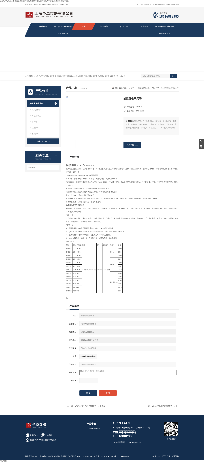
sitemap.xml (124, 456)
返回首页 (140, 4)
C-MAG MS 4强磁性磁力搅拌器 (86, 76)
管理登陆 (175, 456)
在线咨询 (130, 145)
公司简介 (33, 435)
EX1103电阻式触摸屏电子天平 (165, 406)
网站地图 (3, 461)
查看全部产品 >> (43, 141)
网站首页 (43, 26)
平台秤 (34, 122)
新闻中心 (104, 26)
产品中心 (83, 26)
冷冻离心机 (36, 116)
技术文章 (124, 26)
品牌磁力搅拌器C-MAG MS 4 (108, 76)
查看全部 (31, 167)
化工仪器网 (165, 456)
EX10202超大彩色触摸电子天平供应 (90, 406)
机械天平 (35, 128)
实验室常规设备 (36, 103)
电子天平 (35, 134)
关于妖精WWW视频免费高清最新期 (63, 30)
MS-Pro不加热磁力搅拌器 (45, 76)
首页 (125, 88)
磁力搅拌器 (36, 110)
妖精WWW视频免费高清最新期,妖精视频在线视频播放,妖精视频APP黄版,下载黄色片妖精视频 (34, 1)
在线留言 (148, 4)
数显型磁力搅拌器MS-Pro (64, 76)
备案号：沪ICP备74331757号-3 (106, 456)
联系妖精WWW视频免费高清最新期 (166, 4)
